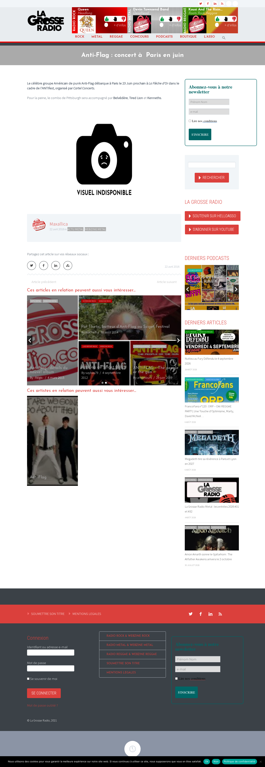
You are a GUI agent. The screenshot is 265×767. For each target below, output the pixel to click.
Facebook (43, 265)
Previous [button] (29, 340)
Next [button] (178, 340)
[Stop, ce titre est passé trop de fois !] (115, 18)
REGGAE (116, 36)
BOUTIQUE (188, 36)
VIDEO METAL (204, 527)
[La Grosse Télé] (228, 3)
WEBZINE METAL (95, 229)
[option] (104, 340)
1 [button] (102, 383)
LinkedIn (55, 265)
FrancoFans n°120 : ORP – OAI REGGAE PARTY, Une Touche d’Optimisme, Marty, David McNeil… (209, 411)
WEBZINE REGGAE (206, 332)
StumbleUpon (67, 265)
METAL (96, 36)
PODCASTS (164, 36)
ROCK (79, 36)
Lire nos (204, 121)
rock (74, 20)
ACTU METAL (75, 229)
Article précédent (44, 282)
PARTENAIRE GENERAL (194, 379)
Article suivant (167, 282)
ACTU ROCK (35, 301)
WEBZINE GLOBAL (213, 379)
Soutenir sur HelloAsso (214, 216)
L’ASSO (209, 36)
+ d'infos (120, 25)
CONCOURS (139, 36)
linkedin (215, 3)
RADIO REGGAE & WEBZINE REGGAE (132, 654)
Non (216, 761)
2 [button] (106, 383)
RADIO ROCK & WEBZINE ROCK (128, 636)
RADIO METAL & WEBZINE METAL (130, 645)
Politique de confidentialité (239, 761)
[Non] (260, 761)
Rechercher (213, 177)
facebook (208, 3)
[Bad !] (123, 18)
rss (222, 3)
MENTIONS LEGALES (86, 613)
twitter (200, 3)
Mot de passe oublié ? (42, 705)
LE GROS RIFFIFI (195, 270)
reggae (185, 20)
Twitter (31, 265)
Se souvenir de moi (43, 678)
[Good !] (107, 18)
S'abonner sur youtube (213, 229)
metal (129, 20)
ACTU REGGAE (191, 332)
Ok (206, 761)
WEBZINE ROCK (49, 301)
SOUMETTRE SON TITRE (48, 613)
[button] (223, 38)
